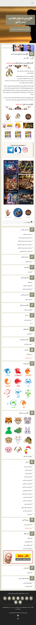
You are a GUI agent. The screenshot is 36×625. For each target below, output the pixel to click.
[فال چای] (26, 197)
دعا (31, 323)
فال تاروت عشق (28, 504)
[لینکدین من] (15, 602)
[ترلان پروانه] (18, 48)
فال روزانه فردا (28, 586)
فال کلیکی (29, 334)
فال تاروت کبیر (28, 470)
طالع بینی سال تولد (27, 456)
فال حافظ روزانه (28, 541)
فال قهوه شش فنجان (27, 289)
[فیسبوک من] (22, 598)
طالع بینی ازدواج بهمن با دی (19, 53)
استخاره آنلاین (28, 261)
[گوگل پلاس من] (5, 598)
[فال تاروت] (26, 168)
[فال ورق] (11, 197)
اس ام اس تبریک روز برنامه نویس (24, 244)
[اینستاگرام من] (18, 598)
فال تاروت (29, 514)
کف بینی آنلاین (28, 299)
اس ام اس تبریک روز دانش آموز (25, 248)
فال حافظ (30, 538)
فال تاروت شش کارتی (27, 494)
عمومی (25, 222)
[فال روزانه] (11, 168)
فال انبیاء (30, 272)
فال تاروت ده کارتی (27, 500)
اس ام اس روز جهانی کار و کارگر (25, 241)
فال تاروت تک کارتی (27, 480)
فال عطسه (29, 572)
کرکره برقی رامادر (28, 524)
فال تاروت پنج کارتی (27, 490)
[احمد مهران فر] (29, 48)
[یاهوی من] (31, 598)
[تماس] (13, 598)
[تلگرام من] (26, 598)
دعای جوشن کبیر (28, 320)
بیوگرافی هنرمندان (27, 583)
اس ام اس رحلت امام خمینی (26, 251)
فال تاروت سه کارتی (27, 483)
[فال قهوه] (26, 182)
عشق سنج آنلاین (28, 344)
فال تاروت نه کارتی (27, 497)
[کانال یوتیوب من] (20, 602)
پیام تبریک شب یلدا (27, 548)
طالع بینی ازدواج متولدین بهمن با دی (20, 19)
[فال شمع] (11, 182)
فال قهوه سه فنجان (27, 285)
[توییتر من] (9, 598)
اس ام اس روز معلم (27, 234)
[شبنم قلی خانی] (7, 48)
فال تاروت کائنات (28, 477)
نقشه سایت (11, 612)
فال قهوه (30, 282)
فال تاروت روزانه (28, 466)
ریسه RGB (29, 354)
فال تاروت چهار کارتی (27, 487)
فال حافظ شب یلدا (28, 545)
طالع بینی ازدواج (24, 104)
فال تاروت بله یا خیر (27, 511)
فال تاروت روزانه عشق (27, 507)
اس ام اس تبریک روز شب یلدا (25, 237)
